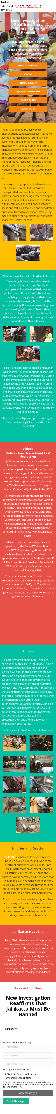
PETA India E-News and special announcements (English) (20, 1076)
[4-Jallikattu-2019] (28, 824)
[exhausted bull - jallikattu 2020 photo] (28, 353)
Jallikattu (10, 857)
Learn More (28, 108)
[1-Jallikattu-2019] (41, 804)
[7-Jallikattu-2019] (14, 804)
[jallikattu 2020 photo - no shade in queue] (28, 252)
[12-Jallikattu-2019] (14, 784)
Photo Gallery (28, 82)
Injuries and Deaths (28, 91)
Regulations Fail (28, 65)
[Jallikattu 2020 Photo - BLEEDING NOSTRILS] (41, 333)
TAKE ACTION (28, 99)
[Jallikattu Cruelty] (41, 763)
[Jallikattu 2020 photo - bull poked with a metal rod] (41, 232)
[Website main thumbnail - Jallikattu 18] (14, 763)
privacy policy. (15, 1086)
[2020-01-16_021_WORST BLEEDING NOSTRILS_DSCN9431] (14, 333)
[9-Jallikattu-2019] (41, 784)
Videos (28, 74)
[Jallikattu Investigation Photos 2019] (14, 742)
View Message (28, 1093)
